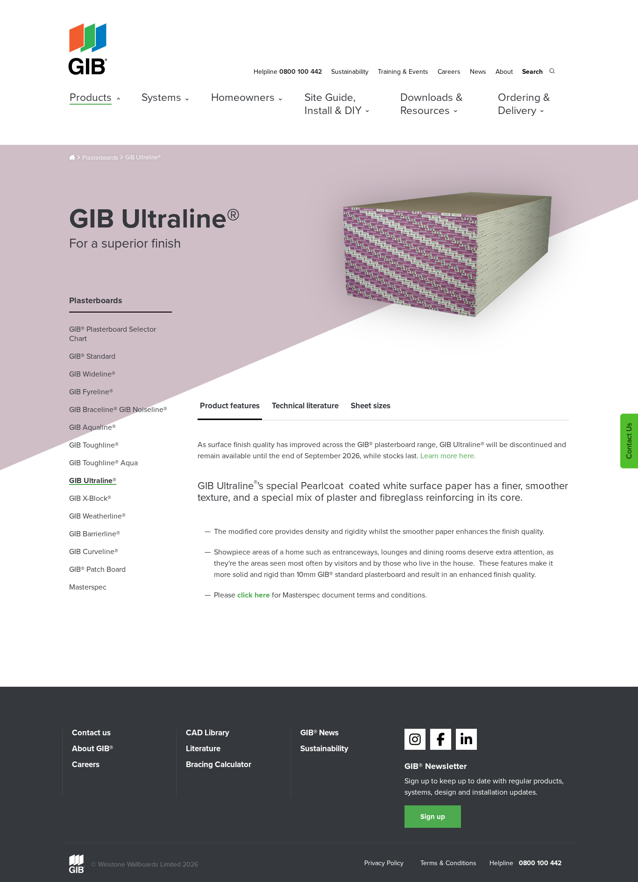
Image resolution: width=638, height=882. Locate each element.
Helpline (265, 72)
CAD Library (207, 733)
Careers (449, 72)
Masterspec (87, 587)
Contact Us (629, 441)
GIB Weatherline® (97, 516)
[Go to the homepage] (77, 871)
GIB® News (319, 733)
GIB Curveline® (93, 551)
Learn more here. (448, 455)
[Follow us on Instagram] (414, 739)
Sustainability (350, 72)
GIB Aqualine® (92, 427)
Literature (203, 748)
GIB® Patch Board (97, 569)
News (478, 72)
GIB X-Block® (90, 498)
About (504, 72)
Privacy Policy (384, 864)
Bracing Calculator (218, 764)
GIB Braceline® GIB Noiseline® (118, 409)
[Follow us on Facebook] (440, 739)
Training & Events (403, 72)
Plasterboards (100, 158)
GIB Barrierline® (94, 533)
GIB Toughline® (94, 445)
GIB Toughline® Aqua (103, 462)
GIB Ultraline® (92, 480)
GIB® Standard (92, 356)
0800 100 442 (540, 863)
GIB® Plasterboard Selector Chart (112, 334)
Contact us (91, 733)
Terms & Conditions (448, 864)
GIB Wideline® (92, 374)
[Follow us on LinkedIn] (466, 739)
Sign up (432, 816)
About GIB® (92, 748)
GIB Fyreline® (91, 391)
